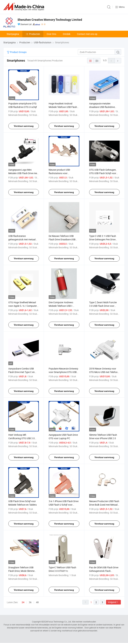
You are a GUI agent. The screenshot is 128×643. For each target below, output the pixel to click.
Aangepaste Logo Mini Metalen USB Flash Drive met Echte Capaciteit (23, 173)
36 (30, 602)
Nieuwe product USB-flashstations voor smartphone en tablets (60, 173)
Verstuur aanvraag (24, 126)
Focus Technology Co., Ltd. (60, 621)
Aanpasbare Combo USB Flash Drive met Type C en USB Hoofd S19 (21, 372)
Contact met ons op (87, 34)
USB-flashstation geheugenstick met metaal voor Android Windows (22, 239)
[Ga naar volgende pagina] (118, 60)
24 (23, 602)
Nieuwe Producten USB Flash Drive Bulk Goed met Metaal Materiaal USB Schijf (104, 505)
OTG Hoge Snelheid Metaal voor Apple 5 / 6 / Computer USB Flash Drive (22, 306)
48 (37, 602)
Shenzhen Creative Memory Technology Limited (50, 19)
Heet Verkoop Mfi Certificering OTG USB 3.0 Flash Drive (21, 438)
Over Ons (51, 34)
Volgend (112, 602)
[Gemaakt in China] (24, 6)
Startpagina (13, 34)
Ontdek (66, 34)
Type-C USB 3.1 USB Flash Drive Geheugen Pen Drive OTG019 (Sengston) (102, 239)
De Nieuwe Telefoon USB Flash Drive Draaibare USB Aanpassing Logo (62, 239)
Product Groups (18, 52)
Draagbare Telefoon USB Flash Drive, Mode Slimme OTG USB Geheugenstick (21, 571)
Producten (34, 34)
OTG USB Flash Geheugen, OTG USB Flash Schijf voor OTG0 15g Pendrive (102, 173)
